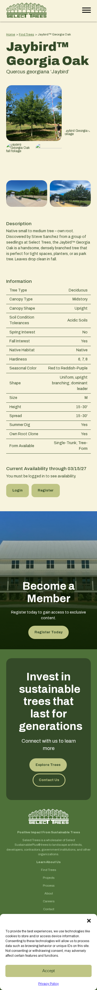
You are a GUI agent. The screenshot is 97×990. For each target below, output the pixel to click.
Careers (48, 901)
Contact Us (49, 780)
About (48, 893)
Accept (48, 970)
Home (10, 34)
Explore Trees (48, 765)
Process (48, 885)
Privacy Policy (48, 984)
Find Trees (26, 34)
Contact (48, 909)
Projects (48, 877)
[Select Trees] (26, 11)
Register (46, 490)
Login (17, 490)
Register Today (48, 632)
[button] (89, 920)
